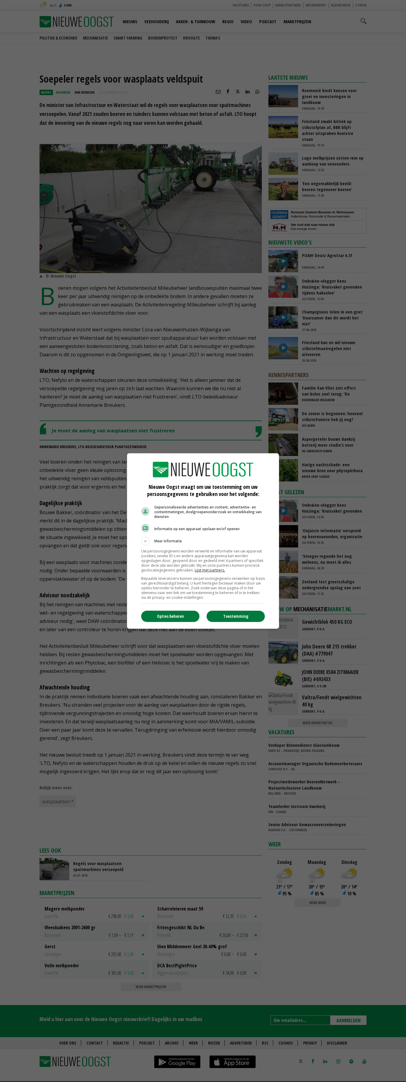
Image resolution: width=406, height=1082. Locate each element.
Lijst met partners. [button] (210, 570)
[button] (203, 541)
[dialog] (203, 541)
